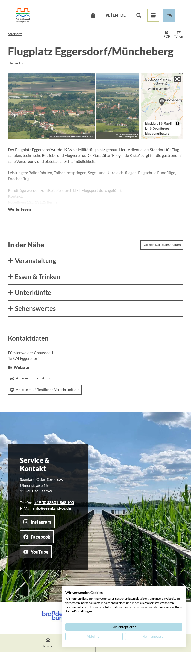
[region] (162, 106)
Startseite (15, 34)
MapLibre (151, 123)
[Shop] (93, 15)
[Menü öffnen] (153, 15)
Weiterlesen (19, 209)
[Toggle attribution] (178, 123)
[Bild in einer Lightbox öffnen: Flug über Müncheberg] (51, 106)
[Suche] (138, 15)
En (115, 15)
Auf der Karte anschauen (162, 245)
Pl (108, 15)
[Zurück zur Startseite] (23, 15)
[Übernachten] (169, 15)
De (123, 15)
